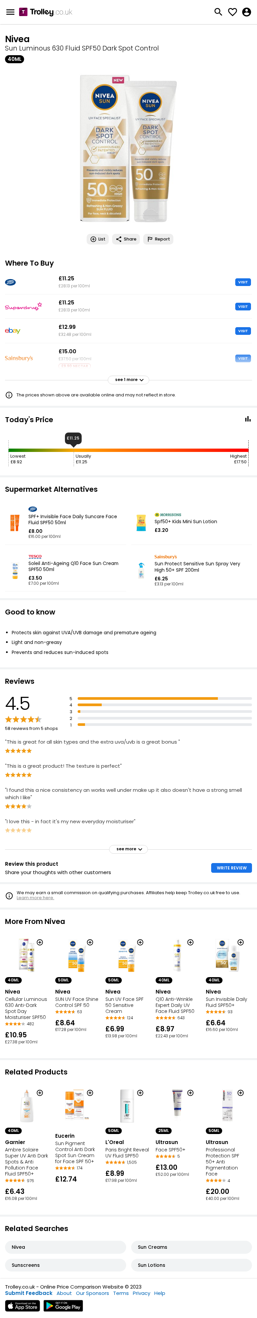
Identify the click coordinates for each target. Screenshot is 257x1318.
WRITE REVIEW (232, 868)
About (64, 1293)
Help (159, 1293)
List (101, 239)
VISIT (243, 282)
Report (162, 239)
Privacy (141, 1293)
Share (130, 239)
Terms (121, 1293)
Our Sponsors (92, 1293)
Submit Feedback (29, 1293)
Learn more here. (35, 898)
